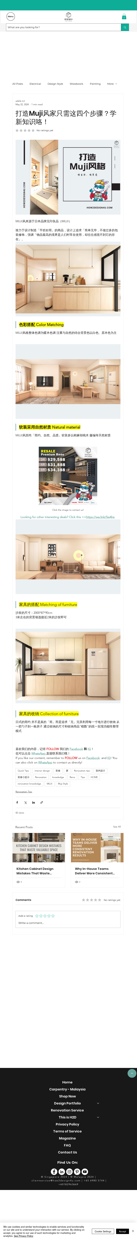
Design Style (55, 83)
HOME (94, 777)
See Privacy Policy (23, 1235)
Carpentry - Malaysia (67, 1089)
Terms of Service (67, 1131)
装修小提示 (23, 777)
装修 (58, 770)
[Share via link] (41, 802)
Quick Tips (23, 770)
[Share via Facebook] (17, 802)
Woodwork (76, 83)
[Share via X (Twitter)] (25, 802)
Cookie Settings (103, 1231)
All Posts (17, 83)
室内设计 (100, 770)
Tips (83, 777)
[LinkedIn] (61, 1171)
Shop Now (67, 1096)
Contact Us (67, 1152)
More (110, 83)
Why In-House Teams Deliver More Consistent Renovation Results (94, 871)
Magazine (67, 1138)
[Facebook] (54, 1171)
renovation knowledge (29, 783)
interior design (42, 770)
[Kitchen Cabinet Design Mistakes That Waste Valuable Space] (39, 847)
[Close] (133, 1231)
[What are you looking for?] (125, 27)
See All (117, 826)
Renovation (41, 777)
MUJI (49, 783)
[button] (124, 16)
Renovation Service (67, 1110)
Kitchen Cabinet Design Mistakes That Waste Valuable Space (35, 871)
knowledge (58, 777)
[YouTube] (85, 1171)
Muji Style (63, 783)
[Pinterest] (77, 1171)
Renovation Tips (24, 791)
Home (67, 1082)
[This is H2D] (98, 1117)
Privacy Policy (67, 1124)
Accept (122, 1231)
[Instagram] (69, 1171)
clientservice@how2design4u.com (56, 1180)
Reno (72, 777)
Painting (95, 83)
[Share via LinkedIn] (33, 802)
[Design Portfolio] (98, 1103)
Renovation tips (82, 770)
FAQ (67, 1145)
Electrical (35, 83)
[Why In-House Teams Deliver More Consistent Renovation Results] (97, 847)
